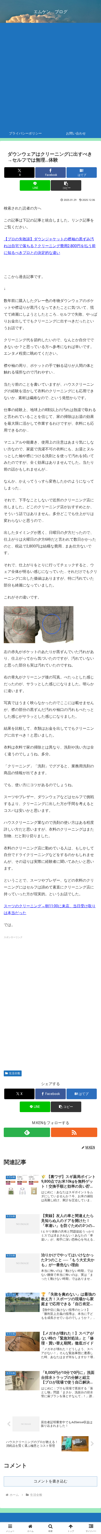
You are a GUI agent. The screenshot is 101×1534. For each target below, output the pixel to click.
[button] (66, 185)
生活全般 (14, 1073)
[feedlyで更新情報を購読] (27, 1132)
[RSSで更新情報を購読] (74, 1132)
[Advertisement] (50, 75)
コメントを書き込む (50, 1481)
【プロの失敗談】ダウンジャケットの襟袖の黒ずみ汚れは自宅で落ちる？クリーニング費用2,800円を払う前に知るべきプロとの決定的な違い (50, 246)
